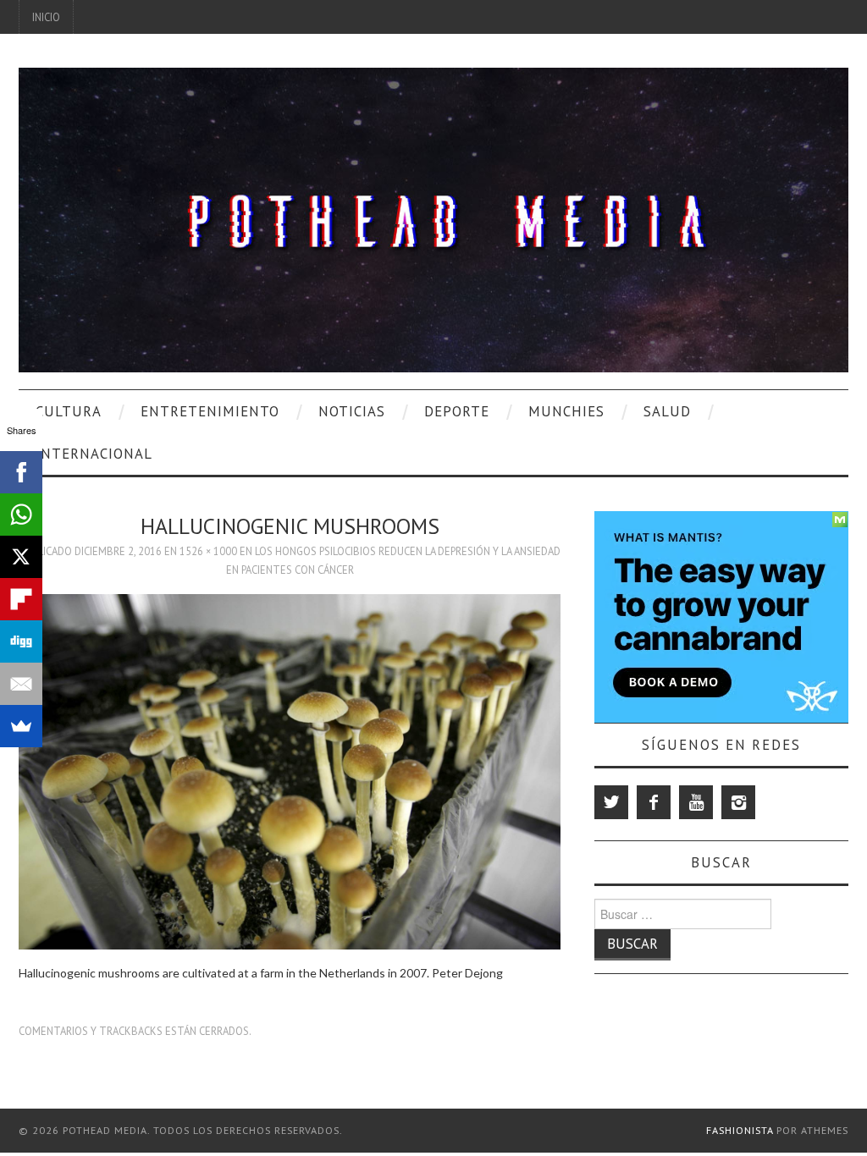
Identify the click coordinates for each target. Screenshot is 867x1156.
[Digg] (21, 641)
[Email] (21, 684)
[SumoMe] (21, 726)
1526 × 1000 (208, 551)
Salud (667, 411)
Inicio (46, 17)
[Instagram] (738, 802)
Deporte (456, 411)
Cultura (69, 411)
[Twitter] (611, 802)
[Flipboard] (21, 599)
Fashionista (739, 1130)
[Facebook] (654, 802)
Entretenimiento (210, 411)
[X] (21, 557)
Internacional (94, 453)
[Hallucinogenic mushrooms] (290, 770)
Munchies (566, 411)
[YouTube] (696, 802)
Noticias (351, 411)
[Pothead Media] (433, 218)
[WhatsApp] (21, 514)
